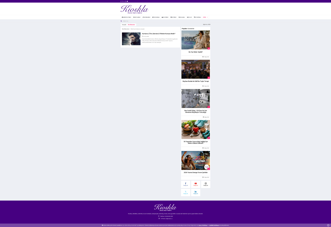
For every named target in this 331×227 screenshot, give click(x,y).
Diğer (204, 17)
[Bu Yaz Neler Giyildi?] (195, 40)
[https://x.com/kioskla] (123, 1)
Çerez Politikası (203, 225)
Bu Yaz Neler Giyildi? (196, 52)
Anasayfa (124, 24)
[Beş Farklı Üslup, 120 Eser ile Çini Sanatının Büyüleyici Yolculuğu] (195, 98)
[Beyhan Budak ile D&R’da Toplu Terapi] (195, 69)
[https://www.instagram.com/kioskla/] (125, 1)
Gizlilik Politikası (214, 225)
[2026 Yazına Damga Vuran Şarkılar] (195, 160)
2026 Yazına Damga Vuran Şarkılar (196, 172)
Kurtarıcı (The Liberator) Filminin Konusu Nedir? (158, 34)
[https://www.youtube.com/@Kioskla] (127, 1)
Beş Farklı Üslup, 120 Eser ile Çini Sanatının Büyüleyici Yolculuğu (195, 111)
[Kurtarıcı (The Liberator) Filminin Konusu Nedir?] (131, 39)
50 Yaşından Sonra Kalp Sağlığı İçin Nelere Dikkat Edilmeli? (196, 142)
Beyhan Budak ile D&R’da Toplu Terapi (196, 81)
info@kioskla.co (168, 218)
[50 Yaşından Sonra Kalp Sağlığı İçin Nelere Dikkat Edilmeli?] (195, 129)
